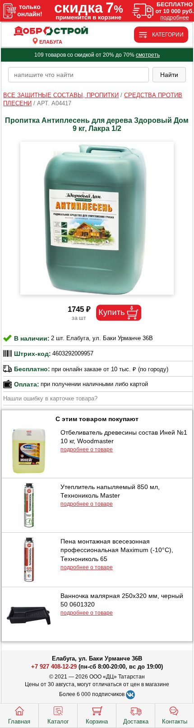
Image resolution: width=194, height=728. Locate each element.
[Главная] (51, 31)
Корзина (97, 721)
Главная (19, 721)
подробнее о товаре (86, 449)
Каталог (58, 721)
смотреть (148, 55)
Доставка (135, 721)
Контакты (174, 721)
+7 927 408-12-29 (54, 666)
